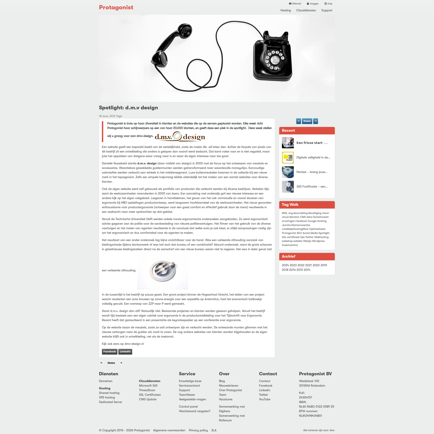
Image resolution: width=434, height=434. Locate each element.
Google (312, 221)
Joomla (286, 225)
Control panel (188, 406)
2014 (307, 270)
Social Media (310, 233)
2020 (316, 265)
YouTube (264, 399)
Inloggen (314, 3)
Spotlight (324, 233)
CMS (303, 217)
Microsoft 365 (148, 385)
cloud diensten (290, 217)
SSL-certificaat (291, 237)
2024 (285, 265)
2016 (292, 270)
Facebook (109, 351)
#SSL (285, 213)
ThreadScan (147, 390)
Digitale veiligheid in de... (313, 157)
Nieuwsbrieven (228, 385)
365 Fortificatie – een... (312, 186)
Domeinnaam (321, 217)
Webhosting (321, 237)
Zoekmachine (290, 245)
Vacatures (225, 399)
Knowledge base (190, 381)
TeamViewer (187, 394)
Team (222, 394)
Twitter (309, 237)
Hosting (286, 10)
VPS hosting (107, 397)
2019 (324, 265)
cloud (325, 213)
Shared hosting (109, 393)
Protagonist (116, 7)
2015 (300, 270)
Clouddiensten (306, 10)
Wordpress (318, 241)
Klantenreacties (300, 225)
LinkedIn (125, 351)
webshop (287, 241)
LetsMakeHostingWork (295, 229)
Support (326, 10)
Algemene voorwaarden (169, 430)
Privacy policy (198, 430)
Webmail (296, 3)
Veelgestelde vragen (192, 399)
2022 (301, 265)
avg (290, 213)
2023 (293, 265)
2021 (308, 265)
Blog (222, 381)
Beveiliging (314, 213)
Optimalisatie (317, 229)
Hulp (329, 3)
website (297, 241)
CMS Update (147, 399)
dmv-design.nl (134, 343)
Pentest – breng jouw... (312, 172)
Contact (264, 381)
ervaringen (288, 221)
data (309, 217)
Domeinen (105, 381)
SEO (299, 233)
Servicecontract (189, 385)
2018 (285, 270)
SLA (213, 430)
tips (302, 237)
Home (307, 121)
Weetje (307, 241)
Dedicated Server (110, 402)
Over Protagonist (230, 390)
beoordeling (300, 213)
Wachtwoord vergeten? (194, 411)
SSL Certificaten (150, 394)
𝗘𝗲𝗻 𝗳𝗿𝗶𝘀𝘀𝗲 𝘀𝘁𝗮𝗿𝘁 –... (312, 143)
